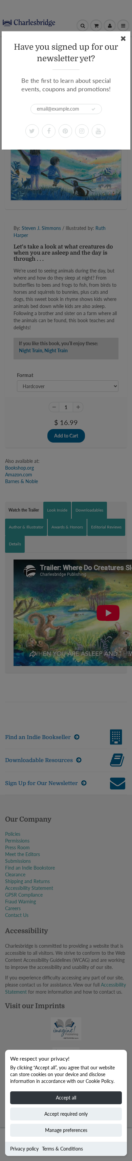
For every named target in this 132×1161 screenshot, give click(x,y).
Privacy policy (24, 1149)
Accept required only (66, 1114)
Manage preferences (66, 1130)
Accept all (66, 1097)
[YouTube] (98, 131)
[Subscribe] (93, 109)
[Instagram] (82, 131)
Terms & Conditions (62, 1149)
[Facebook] (49, 131)
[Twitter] (32, 131)
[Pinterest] (65, 131)
